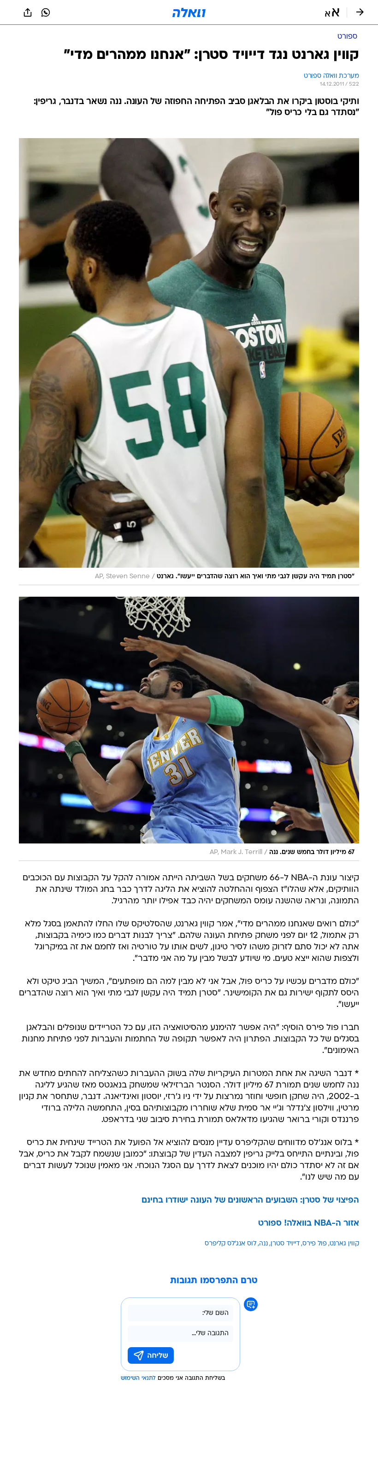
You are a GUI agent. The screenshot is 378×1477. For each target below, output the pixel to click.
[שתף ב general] (28, 12)
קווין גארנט (344, 1244)
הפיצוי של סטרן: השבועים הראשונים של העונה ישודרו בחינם (250, 1200)
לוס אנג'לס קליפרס (230, 1244)
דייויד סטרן (285, 1244)
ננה (263, 1244)
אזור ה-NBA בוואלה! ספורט (308, 1223)
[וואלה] (189, 12)
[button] (332, 12)
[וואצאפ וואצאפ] (45, 12)
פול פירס (314, 1244)
